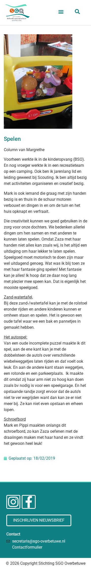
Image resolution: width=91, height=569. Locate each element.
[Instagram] (13, 502)
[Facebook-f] (29, 502)
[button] (61, 11)
